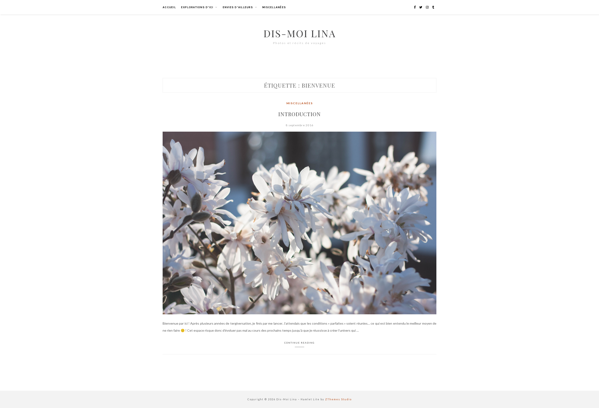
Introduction (299, 114)
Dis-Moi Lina (299, 33)
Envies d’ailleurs (238, 7)
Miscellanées (274, 7)
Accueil (169, 7)
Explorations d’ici (197, 7)
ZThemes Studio (338, 399)
